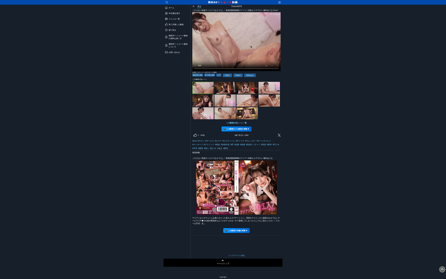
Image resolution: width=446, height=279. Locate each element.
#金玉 (219, 148)
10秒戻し (227, 75)
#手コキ (276, 144)
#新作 (269, 144)
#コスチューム (229, 141)
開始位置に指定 (198, 75)
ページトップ (223, 263)
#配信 (225, 148)
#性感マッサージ (253, 144)
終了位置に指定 (210, 75)
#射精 (242, 144)
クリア (219, 75)
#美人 (206, 148)
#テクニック (209, 144)
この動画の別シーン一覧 (236, 122)
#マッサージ (197, 144)
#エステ (218, 141)
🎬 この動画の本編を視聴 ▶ (236, 230)
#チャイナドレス (264, 141)
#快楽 (263, 144)
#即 (231, 144)
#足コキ (213, 148)
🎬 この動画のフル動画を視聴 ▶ (236, 129)
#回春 (236, 144)
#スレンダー (250, 141)
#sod (194, 141)
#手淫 (194, 148)
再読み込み (249, 75)
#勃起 (217, 144)
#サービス (209, 141)
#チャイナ (240, 141)
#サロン (201, 141)
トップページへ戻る (236, 255)
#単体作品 (225, 144)
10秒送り (238, 75)
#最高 (200, 148)
